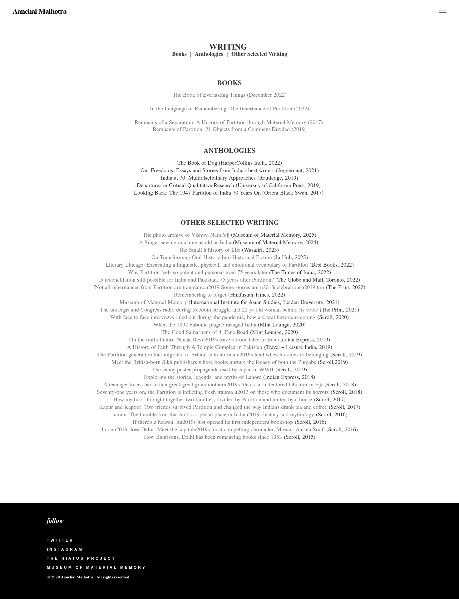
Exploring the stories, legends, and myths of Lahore (202, 376)
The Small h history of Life (209, 249)
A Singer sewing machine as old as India (185, 242)
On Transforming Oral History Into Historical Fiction (211, 257)
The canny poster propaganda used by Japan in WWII (213, 369)
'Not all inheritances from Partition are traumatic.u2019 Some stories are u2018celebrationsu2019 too (209, 287)
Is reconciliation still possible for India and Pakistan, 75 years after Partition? (186, 279)
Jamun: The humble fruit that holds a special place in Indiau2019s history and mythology (213, 414)
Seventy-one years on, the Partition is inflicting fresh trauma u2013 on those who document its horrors (213, 391)
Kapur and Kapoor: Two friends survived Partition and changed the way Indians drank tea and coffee (213, 406)
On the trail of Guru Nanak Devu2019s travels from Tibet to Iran (202, 339)
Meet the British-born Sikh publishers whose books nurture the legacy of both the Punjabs (213, 361)
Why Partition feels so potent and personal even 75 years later (198, 272)
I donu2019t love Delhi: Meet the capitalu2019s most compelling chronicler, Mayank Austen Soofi (213, 429)
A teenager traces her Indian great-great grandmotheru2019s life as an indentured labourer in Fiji (213, 384)
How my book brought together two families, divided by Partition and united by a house (212, 399)
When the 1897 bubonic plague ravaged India (205, 324)
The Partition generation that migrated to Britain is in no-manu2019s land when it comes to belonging (212, 354)
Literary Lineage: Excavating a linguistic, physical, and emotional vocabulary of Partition (207, 264)
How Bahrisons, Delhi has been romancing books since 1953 (213, 436)
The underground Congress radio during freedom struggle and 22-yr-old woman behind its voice (209, 309)
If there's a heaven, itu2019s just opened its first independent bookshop (213, 421)
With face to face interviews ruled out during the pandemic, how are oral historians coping (212, 317)
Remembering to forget (200, 294)
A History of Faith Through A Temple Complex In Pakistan (195, 346)
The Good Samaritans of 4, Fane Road (204, 332)
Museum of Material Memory (153, 302)
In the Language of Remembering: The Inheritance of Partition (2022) (229, 108)
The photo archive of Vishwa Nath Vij (187, 234)
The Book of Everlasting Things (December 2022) (230, 94)
